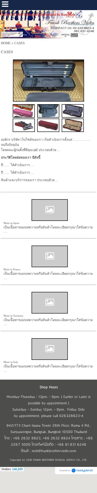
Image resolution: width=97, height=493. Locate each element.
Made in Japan (11, 223)
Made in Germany (13, 315)
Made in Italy (11, 362)
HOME (6, 43)
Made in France (12, 269)
